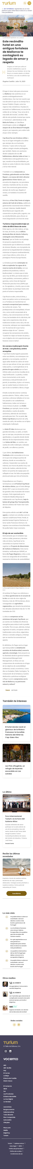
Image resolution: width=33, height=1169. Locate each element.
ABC (4, 1065)
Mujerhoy (6, 1133)
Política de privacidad (16, 1149)
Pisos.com (7, 1128)
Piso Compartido (9, 1117)
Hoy (4, 1071)
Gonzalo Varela (9, 843)
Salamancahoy (8, 1112)
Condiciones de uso (16, 1154)
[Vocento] (10, 1060)
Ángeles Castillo (8, 81)
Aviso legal (13, 1146)
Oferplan (6, 1123)
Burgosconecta (8, 1110)
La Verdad (7, 1102)
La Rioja (6, 1076)
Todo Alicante (8, 1115)
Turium (5, 1136)
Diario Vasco (7, 1081)
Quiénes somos (19, 1143)
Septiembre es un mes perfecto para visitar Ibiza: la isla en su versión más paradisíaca (17, 10)
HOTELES (14, 690)
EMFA (20, 1146)
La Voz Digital (8, 1099)
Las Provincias (8, 1094)
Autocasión (7, 1120)
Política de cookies (16, 1151)
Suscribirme (16, 894)
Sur (4, 1091)
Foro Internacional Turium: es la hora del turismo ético (15, 819)
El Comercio (7, 1086)
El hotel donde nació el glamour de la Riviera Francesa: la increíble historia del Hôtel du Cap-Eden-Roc (15, 732)
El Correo (6, 1073)
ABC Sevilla (7, 1068)
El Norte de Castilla (9, 1078)
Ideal (5, 1089)
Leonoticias (7, 1107)
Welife (5, 1130)
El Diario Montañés (9, 1097)
